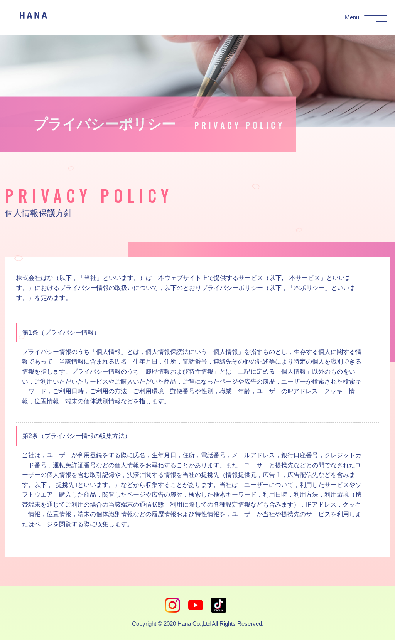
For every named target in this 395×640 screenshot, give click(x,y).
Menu (352, 17)
